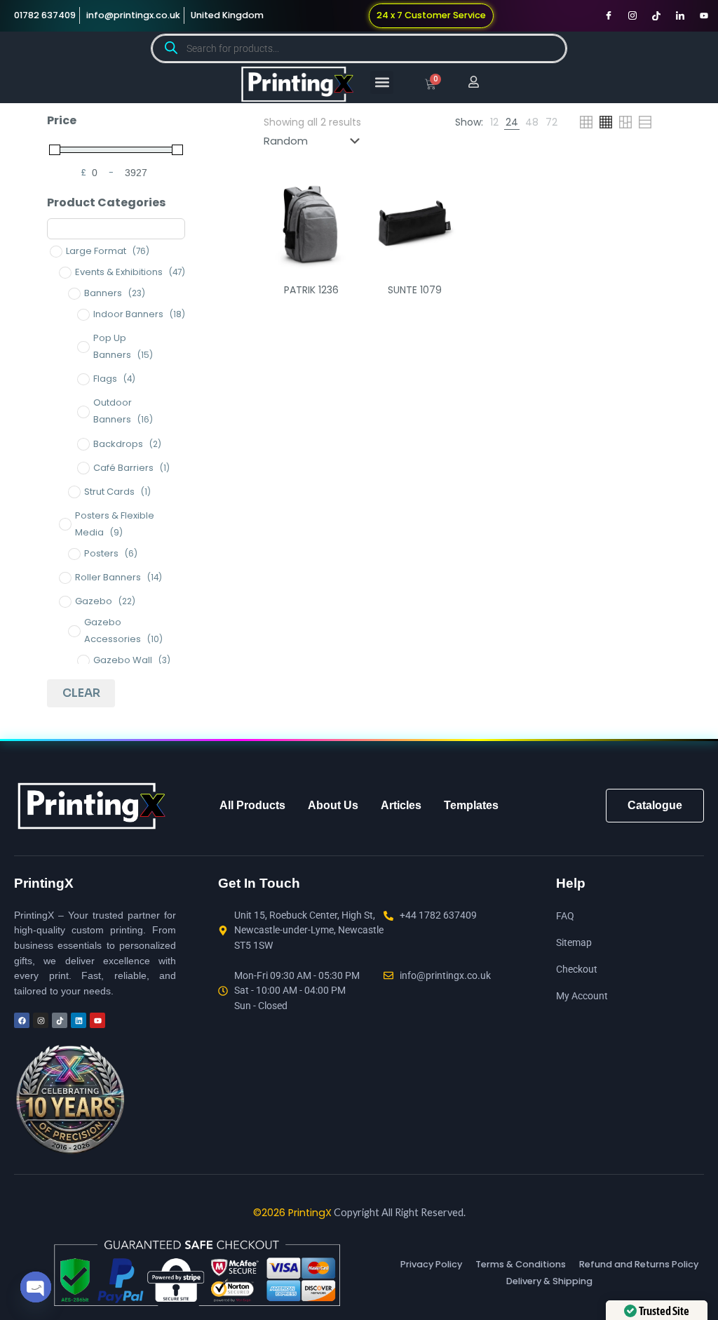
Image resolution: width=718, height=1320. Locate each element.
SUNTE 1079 (415, 290)
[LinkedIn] (680, 15)
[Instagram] (632, 15)
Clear (81, 693)
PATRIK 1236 (311, 290)
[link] (494, 122)
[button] (381, 82)
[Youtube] (703, 15)
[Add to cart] (339, 195)
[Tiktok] (656, 15)
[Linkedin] (78, 1020)
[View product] (339, 226)
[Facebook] (608, 15)
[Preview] (339, 256)
